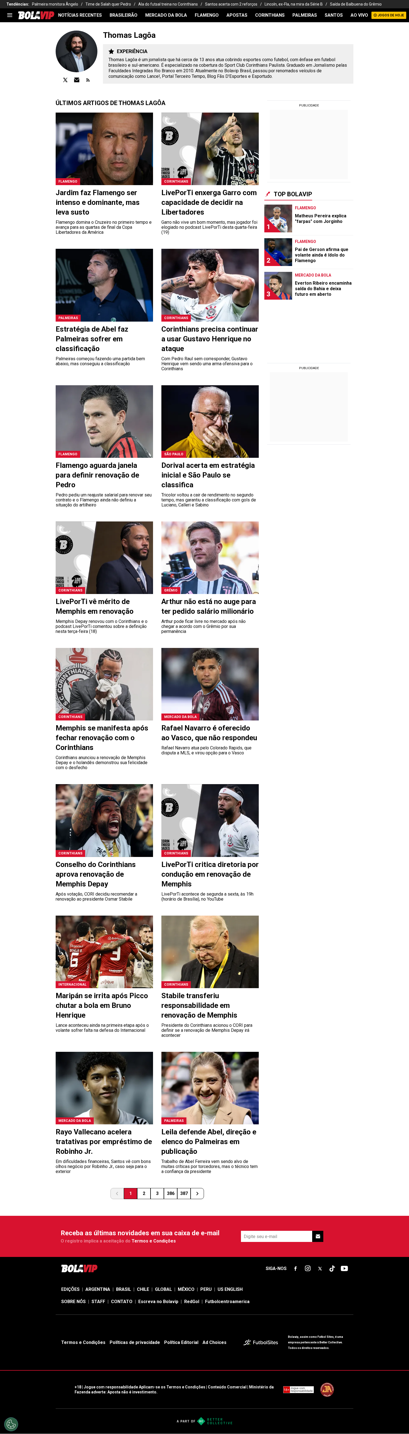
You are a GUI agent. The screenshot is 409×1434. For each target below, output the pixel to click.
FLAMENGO (207, 15)
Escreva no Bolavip (158, 1301)
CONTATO (121, 1301)
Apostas (236, 15)
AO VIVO (359, 15)
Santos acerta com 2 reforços (231, 4)
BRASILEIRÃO (123, 15)
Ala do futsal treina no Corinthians (168, 4)
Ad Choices (214, 1342)
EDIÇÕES (70, 1289)
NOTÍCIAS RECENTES (80, 15)
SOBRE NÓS (73, 1301)
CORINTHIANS (270, 15)
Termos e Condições (154, 1241)
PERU (206, 1289)
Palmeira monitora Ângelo (55, 4)
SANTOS (334, 15)
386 (170, 1193)
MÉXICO (186, 1289)
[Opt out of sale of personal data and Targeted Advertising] (11, 1424)
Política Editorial (181, 1342)
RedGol (191, 1301)
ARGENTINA (97, 1289)
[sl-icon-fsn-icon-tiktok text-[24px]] (332, 1268)
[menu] (9, 15)
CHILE (143, 1289)
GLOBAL (163, 1289)
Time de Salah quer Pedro (108, 4)
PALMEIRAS (304, 15)
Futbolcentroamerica (227, 1301)
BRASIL (123, 1289)
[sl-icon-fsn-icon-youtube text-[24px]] (344, 1268)
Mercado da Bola (166, 15)
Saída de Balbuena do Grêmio (356, 4)
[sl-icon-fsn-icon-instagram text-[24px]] (307, 1268)
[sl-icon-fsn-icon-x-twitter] (320, 1268)
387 (184, 1193)
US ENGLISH (230, 1289)
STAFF (98, 1301)
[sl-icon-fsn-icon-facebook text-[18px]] (295, 1268)
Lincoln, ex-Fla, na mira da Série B (294, 4)
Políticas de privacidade (135, 1342)
